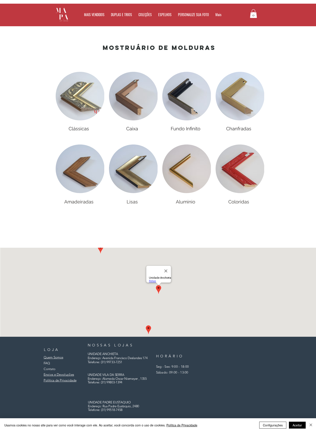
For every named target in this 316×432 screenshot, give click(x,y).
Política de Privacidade (181, 425)
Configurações (273, 425)
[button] (165, 14)
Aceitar (297, 425)
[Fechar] (310, 425)
